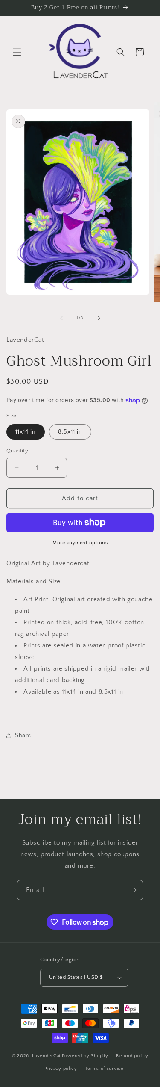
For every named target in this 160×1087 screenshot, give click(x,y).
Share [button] (23, 735)
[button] (17, 52)
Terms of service (104, 1068)
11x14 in (25, 431)
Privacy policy (60, 1068)
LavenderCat (46, 1055)
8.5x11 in (70, 431)
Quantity (17, 451)
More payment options (80, 543)
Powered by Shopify (85, 1055)
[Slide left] (61, 318)
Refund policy (132, 1055)
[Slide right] (99, 318)
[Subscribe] (133, 890)
